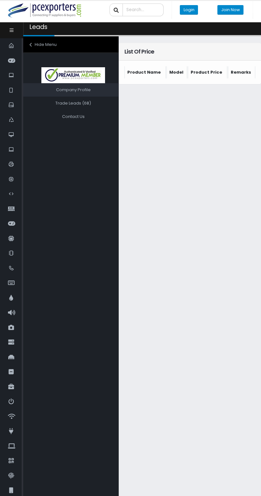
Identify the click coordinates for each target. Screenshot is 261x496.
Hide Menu (45, 44)
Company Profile (73, 90)
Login (189, 9)
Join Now (230, 9)
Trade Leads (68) (73, 103)
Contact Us (73, 116)
